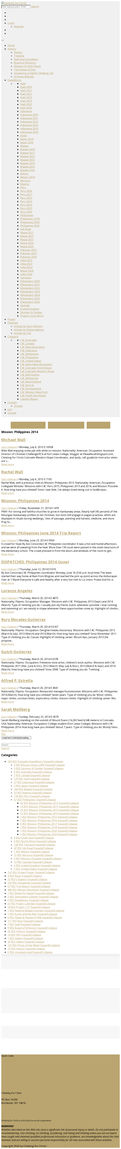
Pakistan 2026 (28, 257)
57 (9, 886)
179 (16, 779)
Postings (13, 322)
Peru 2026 (26, 212)
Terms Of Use (56, 1146)
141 (10, 872)
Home (11, 45)
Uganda (24, 305)
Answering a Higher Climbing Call (33, 73)
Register (19, 26)
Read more (7, 464)
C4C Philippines (29, 357)
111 (10, 921)
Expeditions (14, 80)
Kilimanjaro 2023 (30, 291)
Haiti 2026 (26, 108)
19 (9, 948)
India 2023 (26, 264)
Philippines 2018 (30, 218)
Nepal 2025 (27, 246)
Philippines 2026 (30, 225)
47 (15, 848)
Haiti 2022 (26, 94)
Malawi (24, 146)
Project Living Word (31, 316)
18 (9, 907)
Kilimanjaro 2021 (30, 284)
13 (21, 813)
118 (16, 796)
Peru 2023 (26, 201)
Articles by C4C (22, 333)
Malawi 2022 (27, 156)
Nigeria (24, 184)
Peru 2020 (26, 191)
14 (21, 806)
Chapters (13, 336)
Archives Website (24, 76)
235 (10, 883)
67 (15, 799)
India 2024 (26, 267)
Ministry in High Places (27, 66)
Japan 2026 (26, 142)
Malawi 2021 (27, 153)
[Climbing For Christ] (13, 3)
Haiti (23, 83)
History (12, 49)
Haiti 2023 (26, 97)
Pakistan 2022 (28, 250)
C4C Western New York (34, 392)
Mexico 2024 (27, 177)
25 (21, 810)
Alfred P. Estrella (17, 680)
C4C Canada (27, 343)
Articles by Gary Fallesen (28, 326)
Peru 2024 (26, 205)
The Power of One (24, 69)
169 (16, 789)
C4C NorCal (27, 385)
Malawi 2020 (27, 149)
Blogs (7, 1076)
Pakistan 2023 (28, 253)
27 (15, 782)
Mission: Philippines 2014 (25, 500)
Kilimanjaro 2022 (30, 288)
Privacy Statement (76, 1146)
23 (9, 903)
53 (15, 792)
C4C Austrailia (28, 340)
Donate (18, 406)
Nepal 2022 (27, 236)
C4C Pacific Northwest (33, 395)
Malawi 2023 (27, 160)
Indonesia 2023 (29, 125)
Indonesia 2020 (29, 114)
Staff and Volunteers (26, 59)
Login (11, 23)
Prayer (11, 319)
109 (10, 761)
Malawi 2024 (27, 163)
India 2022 (26, 260)
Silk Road (25, 229)
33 (9, 942)
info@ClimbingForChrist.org (17, 1115)
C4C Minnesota (29, 378)
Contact (12, 402)
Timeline (19, 56)
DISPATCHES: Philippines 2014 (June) (35, 561)
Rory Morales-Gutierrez (23, 619)
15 (15, 855)
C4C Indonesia (28, 350)
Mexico (24, 173)
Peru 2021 (26, 194)
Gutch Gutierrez (16, 651)
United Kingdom (29, 309)
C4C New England (30, 381)
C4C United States (30, 361)
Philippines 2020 (30, 222)
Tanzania (25, 277)
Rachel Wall (12, 471)
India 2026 (26, 274)
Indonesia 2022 (29, 121)
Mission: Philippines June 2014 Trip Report (41, 532)
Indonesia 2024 (29, 128)
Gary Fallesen (9, 447)
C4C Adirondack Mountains (36, 364)
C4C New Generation (32, 347)
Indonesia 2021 (29, 118)
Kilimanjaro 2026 (30, 302)
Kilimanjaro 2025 (30, 298)
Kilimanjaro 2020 (30, 281)
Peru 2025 (26, 208)
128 (16, 844)
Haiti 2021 (26, 90)
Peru (23, 187)
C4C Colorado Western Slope (37, 371)
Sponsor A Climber (31, 312)
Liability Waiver (29, 399)
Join (10, 409)
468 (10, 889)
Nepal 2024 (27, 243)
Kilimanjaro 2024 (30, 295)
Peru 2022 (26, 198)
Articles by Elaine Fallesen (29, 329)
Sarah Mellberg (15, 709)
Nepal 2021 (27, 232)
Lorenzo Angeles (16, 590)
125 (10, 945)
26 (21, 803)
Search (35, 6)
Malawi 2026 (27, 170)
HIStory (8, 1066)
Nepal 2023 (27, 239)
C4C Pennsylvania (30, 388)
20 (9, 931)
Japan (23, 135)
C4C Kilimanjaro (29, 354)
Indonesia (26, 111)
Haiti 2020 (26, 87)
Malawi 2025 (27, 166)
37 (9, 879)
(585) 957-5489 (10, 1109)
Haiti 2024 (26, 101)
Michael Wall (13, 439)
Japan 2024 (26, 139)
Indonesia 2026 (29, 132)
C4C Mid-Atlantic (30, 374)
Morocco (25, 180)
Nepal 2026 (27, 270)
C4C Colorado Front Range (36, 368)
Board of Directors (25, 62)
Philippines (26, 215)
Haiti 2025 (26, 104)
